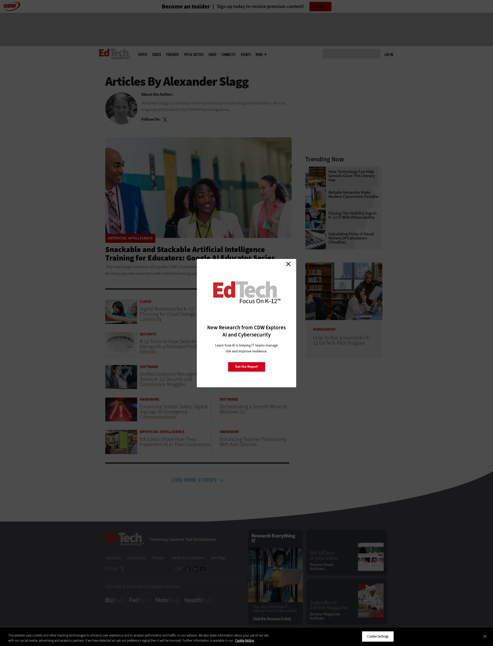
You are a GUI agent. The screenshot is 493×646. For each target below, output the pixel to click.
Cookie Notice (244, 640)
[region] (246, 637)
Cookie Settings (377, 636)
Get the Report (246, 366)
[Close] (484, 636)
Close (288, 264)
